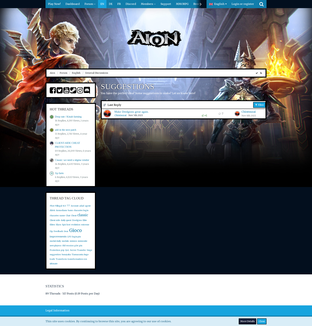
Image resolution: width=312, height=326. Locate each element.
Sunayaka (66, 254)
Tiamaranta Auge (80, 254)
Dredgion (77, 220)
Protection (55, 250)
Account (74, 206)
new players (55, 245)
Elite (85, 220)
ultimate (54, 263)
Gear (66, 231)
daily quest (66, 220)
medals (65, 241)
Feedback (58, 231)
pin (80, 245)
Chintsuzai (120, 115)
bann (70, 210)
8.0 (64, 206)
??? (68, 206)
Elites (52, 224)
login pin (76, 236)
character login (81, 210)
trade (52, 259)
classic (82, 215)
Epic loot (66, 224)
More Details (247, 321)
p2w (76, 245)
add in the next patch (65, 129)
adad (81, 206)
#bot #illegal (56, 206)
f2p (51, 231)
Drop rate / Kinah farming (68, 116)
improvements (58, 236)
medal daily (55, 241)
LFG (69, 236)
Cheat (74, 215)
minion (73, 241)
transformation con (77, 259)
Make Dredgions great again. (131, 111)
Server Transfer (78, 250)
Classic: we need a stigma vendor (72, 160)
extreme (85, 224)
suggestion (55, 254)
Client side (55, 220)
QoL (67, 250)
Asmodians (61, 210)
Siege (89, 250)
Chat (68, 215)
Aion (52, 210)
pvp (62, 250)
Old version (68, 245)
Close (262, 321)
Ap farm (59, 173)
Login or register (243, 4)
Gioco (75, 230)
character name (57, 215)
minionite (82, 241)
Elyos (58, 224)
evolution (75, 224)
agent (88, 206)
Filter (260, 104)
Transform (61, 259)
